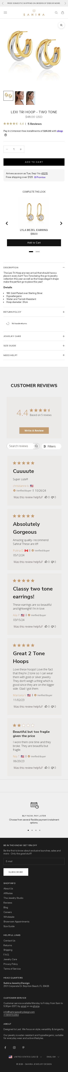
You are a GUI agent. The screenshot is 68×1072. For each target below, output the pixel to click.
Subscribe (16, 872)
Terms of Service (12, 968)
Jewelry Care (10, 959)
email (23, 1006)
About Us (8, 888)
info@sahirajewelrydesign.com (19, 1011)
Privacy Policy (10, 964)
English (51, 1057)
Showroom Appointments (16, 921)
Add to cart (34, 162)
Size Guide (8, 926)
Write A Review (34, 430)
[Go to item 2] (19, 98)
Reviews (7, 902)
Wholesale (8, 916)
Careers (7, 912)
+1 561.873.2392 (11, 1014)
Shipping (7, 949)
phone (36, 1006)
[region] (34, 811)
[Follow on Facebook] (5, 1047)
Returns (7, 945)
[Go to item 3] (31, 98)
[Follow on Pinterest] (23, 1047)
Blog (5, 907)
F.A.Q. (6, 954)
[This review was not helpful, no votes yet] (52, 497)
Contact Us (9, 940)
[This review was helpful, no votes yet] (46, 497)
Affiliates (8, 893)
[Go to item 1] (8, 96)
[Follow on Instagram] (14, 1047)
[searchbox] (20, 446)
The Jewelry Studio (13, 898)
